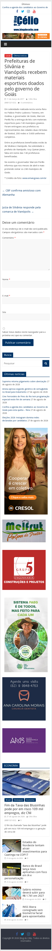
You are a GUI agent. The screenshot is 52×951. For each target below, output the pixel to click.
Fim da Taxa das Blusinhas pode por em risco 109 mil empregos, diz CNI (24, 809)
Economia (30, 800)
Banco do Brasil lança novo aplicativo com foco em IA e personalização (25, 872)
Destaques (18, 800)
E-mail (6, 295)
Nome (6, 279)
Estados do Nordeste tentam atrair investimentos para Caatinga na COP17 (25, 848)
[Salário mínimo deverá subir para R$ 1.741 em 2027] (11, 888)
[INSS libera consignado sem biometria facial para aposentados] (11, 905)
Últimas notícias (20, 55)
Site (4, 312)
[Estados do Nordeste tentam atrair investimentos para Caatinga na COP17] (11, 840)
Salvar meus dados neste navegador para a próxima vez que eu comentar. (23, 333)
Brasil (8, 800)
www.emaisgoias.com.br (34, 178)
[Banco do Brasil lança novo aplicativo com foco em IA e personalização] (11, 864)
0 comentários (26, 102)
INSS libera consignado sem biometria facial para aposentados (34, 911)
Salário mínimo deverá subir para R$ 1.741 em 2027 (34, 892)
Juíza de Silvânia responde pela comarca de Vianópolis (21, 209)
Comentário (9, 237)
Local (8, 55)
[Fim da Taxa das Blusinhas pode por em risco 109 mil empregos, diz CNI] (26, 772)
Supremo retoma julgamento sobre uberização (24, 381)
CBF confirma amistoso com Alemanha (21, 192)
